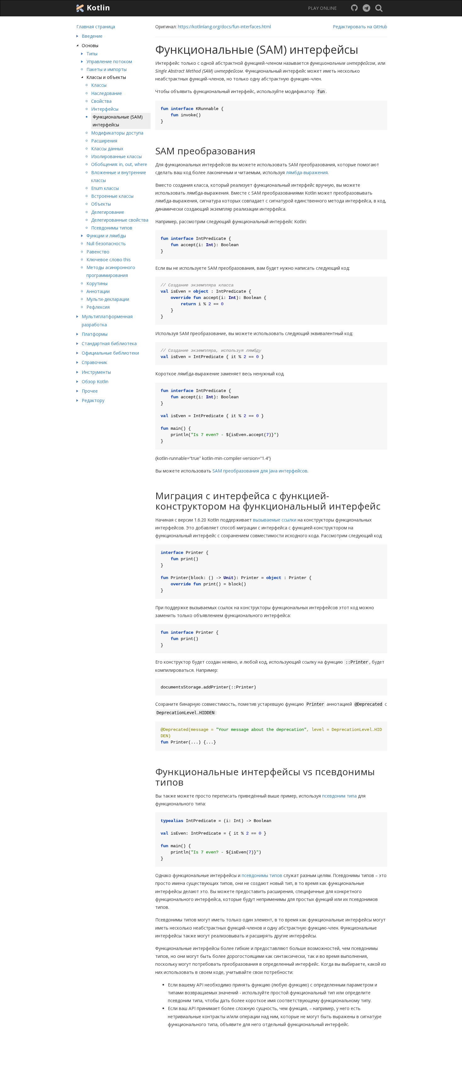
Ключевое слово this (108, 259)
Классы (99, 85)
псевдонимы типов (262, 875)
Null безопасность (106, 243)
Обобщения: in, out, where (119, 164)
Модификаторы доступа (117, 133)
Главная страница (95, 27)
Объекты (101, 204)
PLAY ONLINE (322, 8)
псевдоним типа (339, 796)
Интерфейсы (104, 109)
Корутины (96, 283)
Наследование (106, 93)
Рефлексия (98, 307)
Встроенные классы (112, 196)
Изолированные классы (116, 156)
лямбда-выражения (307, 172)
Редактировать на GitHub (360, 27)
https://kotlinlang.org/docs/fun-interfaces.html (224, 27)
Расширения (104, 141)
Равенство (97, 252)
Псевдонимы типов (111, 228)
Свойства (101, 101)
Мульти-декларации (107, 299)
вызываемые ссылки (274, 520)
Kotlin (97, 7)
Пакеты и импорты (106, 69)
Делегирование (107, 212)
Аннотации (98, 291)
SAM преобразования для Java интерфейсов (259, 471)
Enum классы (105, 188)
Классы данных (107, 149)
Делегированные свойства (119, 220)
